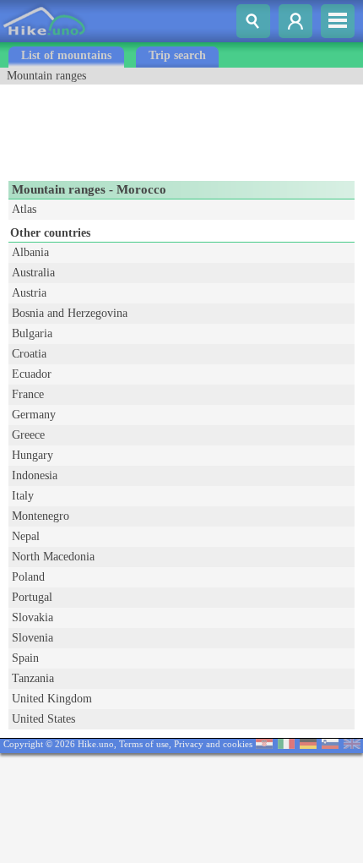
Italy (23, 495)
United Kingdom (52, 698)
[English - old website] (352, 745)
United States (43, 719)
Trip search (177, 55)
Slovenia (32, 637)
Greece (28, 435)
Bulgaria (32, 333)
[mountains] (45, 38)
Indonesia (34, 475)
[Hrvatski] (264, 745)
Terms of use (144, 744)
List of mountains (66, 55)
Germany (34, 414)
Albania (30, 252)
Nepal (26, 536)
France (28, 394)
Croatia (29, 353)
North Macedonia (53, 556)
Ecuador (31, 374)
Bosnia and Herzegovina (69, 313)
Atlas (24, 209)
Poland (28, 577)
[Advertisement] (135, 127)
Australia (33, 272)
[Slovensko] (330, 745)
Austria (29, 293)
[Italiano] (286, 745)
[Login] (295, 21)
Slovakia (32, 617)
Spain (25, 658)
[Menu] (338, 21)
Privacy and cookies (213, 744)
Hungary (32, 455)
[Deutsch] (308, 745)
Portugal (32, 597)
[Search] (253, 21)
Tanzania (33, 678)
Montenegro (40, 516)
